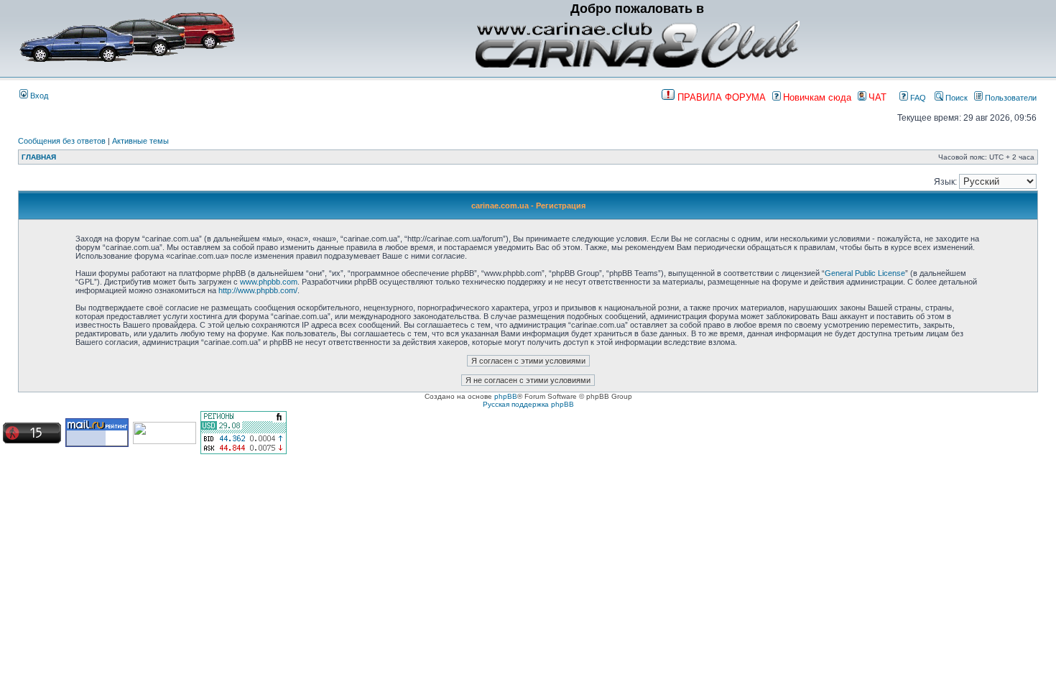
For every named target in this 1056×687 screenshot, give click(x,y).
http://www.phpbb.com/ (257, 290)
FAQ (917, 97)
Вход (38, 95)
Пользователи (1010, 97)
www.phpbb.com (268, 281)
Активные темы (140, 141)
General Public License (865, 273)
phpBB (505, 396)
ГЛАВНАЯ (39, 157)
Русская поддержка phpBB (528, 404)
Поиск (955, 97)
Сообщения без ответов (62, 141)
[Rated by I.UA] (164, 442)
